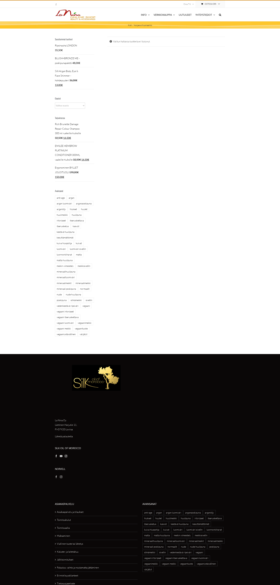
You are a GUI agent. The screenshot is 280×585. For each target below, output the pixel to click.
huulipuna (77, 214)
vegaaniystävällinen (66, 334)
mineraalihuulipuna (66, 271)
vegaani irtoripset (65, 311)
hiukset (73, 209)
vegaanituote (81, 328)
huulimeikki (62, 214)
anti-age (61, 197)
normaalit (84, 288)
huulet (84, 209)
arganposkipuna (84, 203)
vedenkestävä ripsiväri (67, 305)
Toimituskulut (64, 519)
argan (71, 197)
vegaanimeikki (84, 322)
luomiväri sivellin (78, 248)
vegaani (86, 305)
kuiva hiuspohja (64, 243)
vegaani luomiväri (65, 322)
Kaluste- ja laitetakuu (67, 551)
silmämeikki (76, 300)
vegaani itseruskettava (68, 317)
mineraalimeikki (83, 283)
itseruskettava (77, 220)
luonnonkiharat (64, 254)
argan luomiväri (64, 203)
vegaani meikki (64, 328)
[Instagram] (66, 456)
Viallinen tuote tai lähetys (70, 543)
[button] (220, 14)
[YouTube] (61, 456)
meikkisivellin (84, 266)
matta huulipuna (65, 260)
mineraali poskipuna (66, 288)
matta (79, 254)
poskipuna (62, 300)
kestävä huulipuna (65, 231)
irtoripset (61, 220)
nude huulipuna (73, 294)
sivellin (89, 300)
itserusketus (63, 226)
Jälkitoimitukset (65, 559)
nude (59, 294)
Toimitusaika (63, 527)
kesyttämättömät (65, 237)
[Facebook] (56, 456)
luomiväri (61, 248)
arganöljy (61, 209)
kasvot (76, 226)
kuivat (79, 243)
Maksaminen (63, 535)
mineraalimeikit (64, 283)
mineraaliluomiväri (66, 277)
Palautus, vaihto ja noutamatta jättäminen (78, 567)
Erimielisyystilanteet (67, 575)
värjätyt (83, 334)
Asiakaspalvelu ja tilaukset (70, 511)
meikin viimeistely (65, 266)
